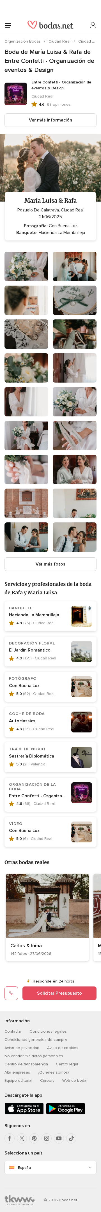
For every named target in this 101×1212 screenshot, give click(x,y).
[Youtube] (59, 1138)
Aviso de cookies (62, 1047)
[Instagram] (47, 1138)
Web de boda (74, 1080)
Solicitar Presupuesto (59, 993)
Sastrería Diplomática (31, 756)
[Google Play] (65, 1113)
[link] (47, 917)
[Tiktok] (71, 1138)
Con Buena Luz (24, 685)
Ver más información (50, 120)
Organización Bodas (23, 41)
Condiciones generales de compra (35, 1039)
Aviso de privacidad (21, 1047)
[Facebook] (9, 1138)
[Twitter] (22, 1138)
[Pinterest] (34, 1138)
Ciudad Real (60, 41)
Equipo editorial (18, 1080)
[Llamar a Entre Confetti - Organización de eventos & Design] (11, 993)
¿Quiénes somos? (53, 1072)
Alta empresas (17, 1072)
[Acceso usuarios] (93, 25)
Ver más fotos (50, 564)
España (24, 1167)
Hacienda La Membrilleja (34, 615)
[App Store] (24, 1113)
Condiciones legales (48, 1031)
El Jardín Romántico (29, 650)
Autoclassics (22, 721)
